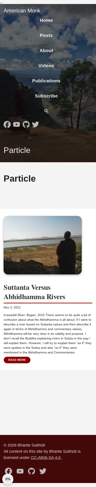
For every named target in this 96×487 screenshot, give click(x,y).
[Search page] (46, 111)
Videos (46, 65)
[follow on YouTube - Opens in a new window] (16, 123)
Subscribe (46, 95)
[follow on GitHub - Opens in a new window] (26, 123)
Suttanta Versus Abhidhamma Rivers (34, 292)
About (46, 50)
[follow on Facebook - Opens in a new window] (7, 123)
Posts (46, 35)
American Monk (22, 11)
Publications (46, 80)
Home (46, 20)
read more (17, 359)
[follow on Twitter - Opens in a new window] (35, 123)
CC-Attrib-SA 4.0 (46, 457)
